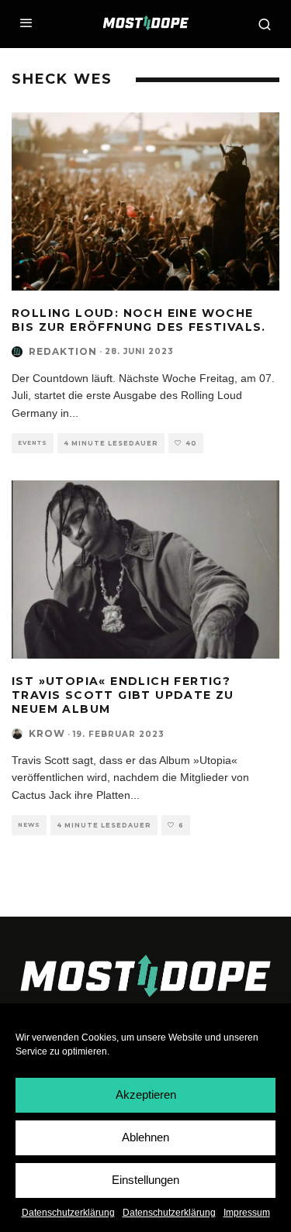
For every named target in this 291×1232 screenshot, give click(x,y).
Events (32, 442)
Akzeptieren (146, 1094)
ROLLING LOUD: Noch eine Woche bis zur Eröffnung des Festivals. (139, 320)
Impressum (246, 1212)
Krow (47, 733)
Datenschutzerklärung (68, 1212)
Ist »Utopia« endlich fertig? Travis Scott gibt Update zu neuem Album (123, 695)
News (29, 824)
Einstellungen (145, 1179)
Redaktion (63, 351)
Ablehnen (145, 1137)
